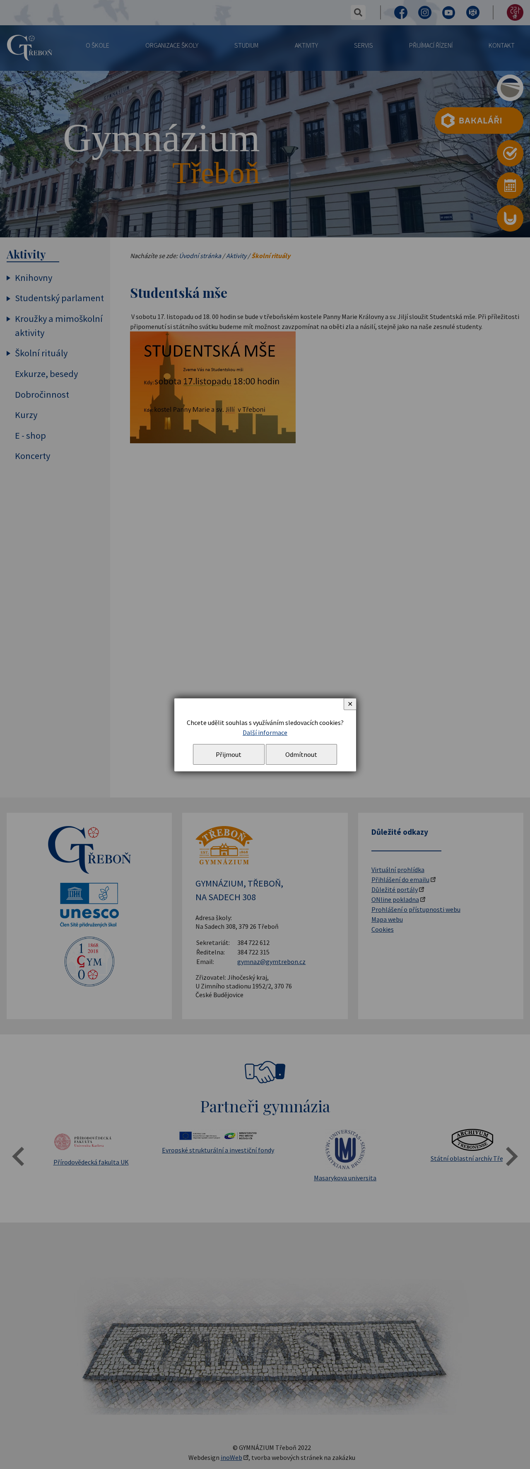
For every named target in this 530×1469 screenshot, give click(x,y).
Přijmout (228, 754)
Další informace (265, 732)
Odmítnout (301, 754)
